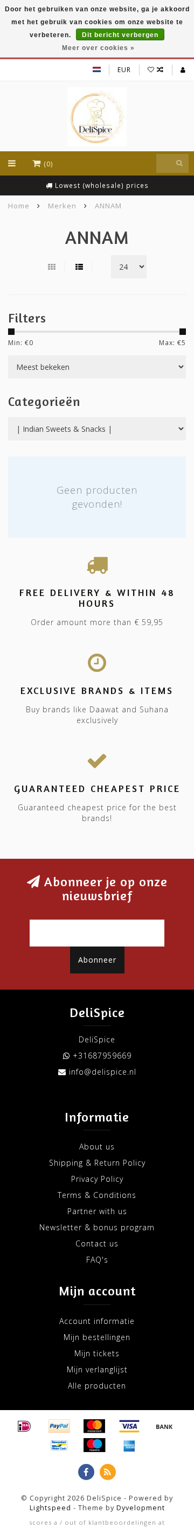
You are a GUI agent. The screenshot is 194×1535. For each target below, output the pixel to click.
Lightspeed (50, 1507)
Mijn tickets (97, 1353)
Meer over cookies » (98, 48)
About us (97, 1146)
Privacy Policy (97, 1179)
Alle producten (97, 1385)
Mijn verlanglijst (97, 1369)
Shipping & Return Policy (97, 1163)
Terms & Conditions (97, 1195)
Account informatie (97, 1321)
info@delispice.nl (102, 1072)
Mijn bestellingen (97, 1337)
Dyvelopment (140, 1507)
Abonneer (97, 960)
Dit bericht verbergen (120, 35)
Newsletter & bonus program (97, 1227)
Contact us (97, 1243)
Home (19, 206)
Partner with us (97, 1211)
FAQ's (97, 1259)
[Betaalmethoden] (24, 1426)
